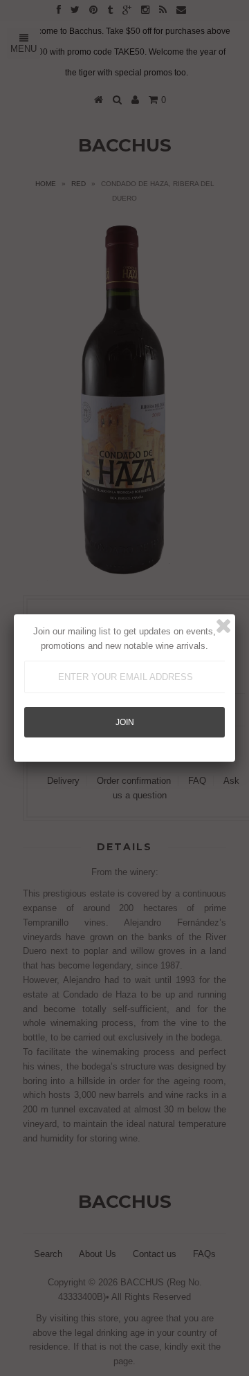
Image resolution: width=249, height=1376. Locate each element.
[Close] (223, 626)
